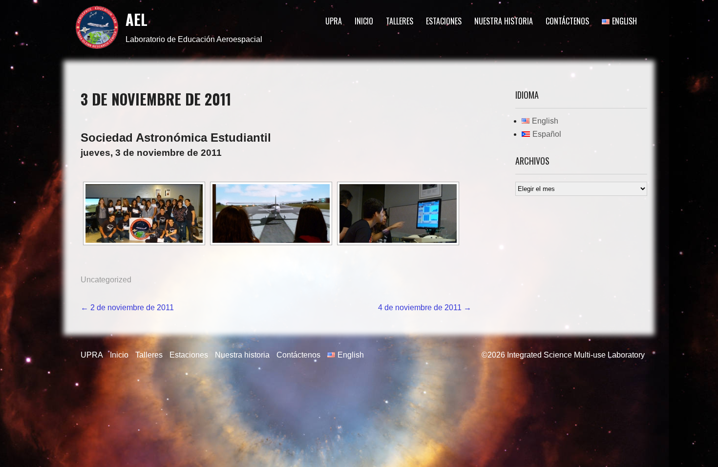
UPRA (333, 21)
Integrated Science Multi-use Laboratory (576, 355)
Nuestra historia (503, 21)
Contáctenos (567, 21)
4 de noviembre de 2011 (424, 307)
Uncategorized (106, 280)
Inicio (364, 21)
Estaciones (444, 21)
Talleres (399, 21)
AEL (137, 19)
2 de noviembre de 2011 (127, 307)
